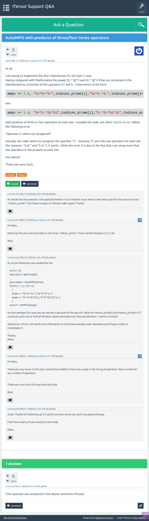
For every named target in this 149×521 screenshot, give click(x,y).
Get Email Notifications (15, 518)
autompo (11, 175)
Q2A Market (139, 518)
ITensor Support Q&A (33, 6)
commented (13, 194)
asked (8, 61)
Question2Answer (104, 518)
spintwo (21, 175)
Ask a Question (69, 24)
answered (9, 486)
